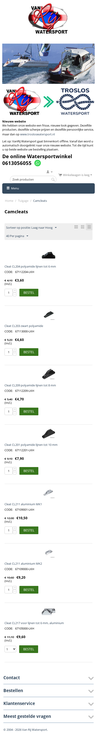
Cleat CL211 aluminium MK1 (23, 504)
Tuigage (23, 201)
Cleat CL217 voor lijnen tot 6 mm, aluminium (34, 623)
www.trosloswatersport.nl (37, 134)
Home (9, 201)
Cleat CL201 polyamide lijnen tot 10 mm (31, 445)
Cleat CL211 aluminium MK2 (23, 563)
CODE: (9, 272)
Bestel (28, 292)
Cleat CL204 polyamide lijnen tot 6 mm (30, 266)
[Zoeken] (53, 180)
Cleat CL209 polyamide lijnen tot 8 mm (30, 385)
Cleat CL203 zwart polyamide (24, 326)
